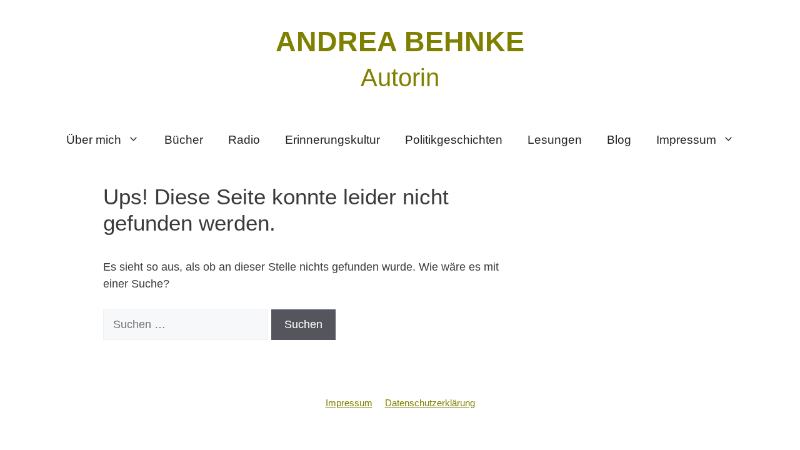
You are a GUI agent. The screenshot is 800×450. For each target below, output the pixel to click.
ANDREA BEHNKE (400, 42)
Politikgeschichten (453, 139)
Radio (244, 139)
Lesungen (555, 139)
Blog (619, 139)
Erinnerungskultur (332, 139)
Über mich (93, 139)
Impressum (686, 139)
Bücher (183, 139)
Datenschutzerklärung (430, 403)
